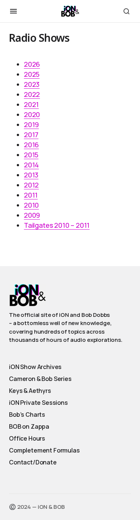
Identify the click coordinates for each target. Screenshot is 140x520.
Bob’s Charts (27, 414)
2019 (31, 124)
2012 (31, 184)
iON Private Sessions (38, 402)
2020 (32, 114)
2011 (31, 194)
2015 (31, 154)
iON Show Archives (35, 367)
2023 (32, 84)
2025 (32, 74)
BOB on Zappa (29, 426)
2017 (31, 134)
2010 (31, 205)
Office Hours (27, 438)
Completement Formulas (44, 450)
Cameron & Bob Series (40, 379)
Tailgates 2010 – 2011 (57, 225)
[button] (13, 11)
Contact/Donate (33, 462)
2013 (31, 174)
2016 (31, 144)
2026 (32, 64)
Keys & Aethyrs (30, 391)
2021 (31, 104)
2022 (32, 94)
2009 (32, 215)
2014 (31, 164)
